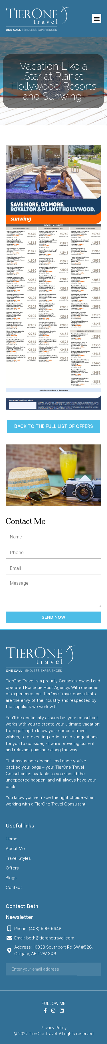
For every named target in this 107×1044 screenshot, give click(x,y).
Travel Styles (18, 858)
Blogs (11, 877)
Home (11, 838)
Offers (12, 868)
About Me (15, 848)
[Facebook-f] (45, 1011)
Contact (14, 887)
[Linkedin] (62, 1011)
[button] (96, 18)
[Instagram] (53, 1011)
